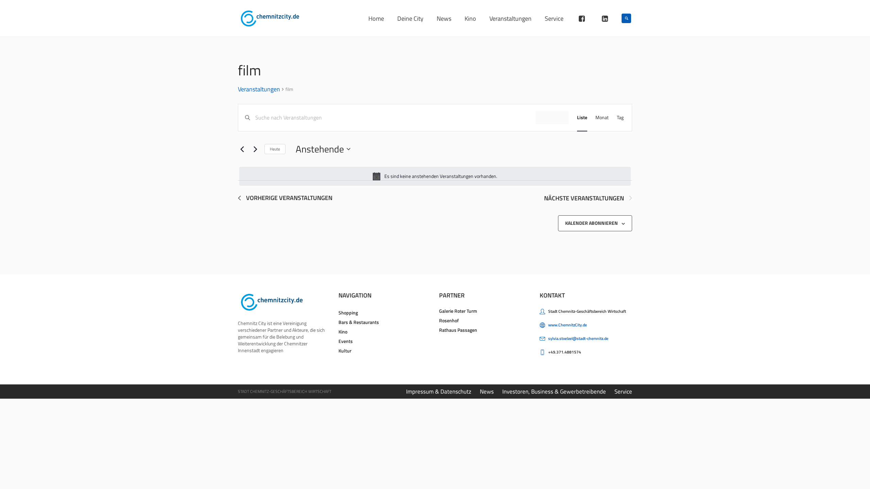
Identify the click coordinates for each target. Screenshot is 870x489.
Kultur (344, 350)
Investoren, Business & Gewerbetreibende (554, 391)
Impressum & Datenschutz (438, 391)
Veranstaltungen (259, 89)
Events (345, 341)
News (487, 391)
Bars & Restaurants (358, 322)
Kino (342, 331)
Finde (552, 117)
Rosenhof (449, 320)
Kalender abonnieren (591, 223)
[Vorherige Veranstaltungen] (242, 149)
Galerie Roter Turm (458, 310)
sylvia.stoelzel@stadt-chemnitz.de (578, 338)
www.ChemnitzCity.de (567, 325)
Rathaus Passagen (458, 329)
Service (623, 391)
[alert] (435, 176)
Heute (275, 149)
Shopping (348, 312)
